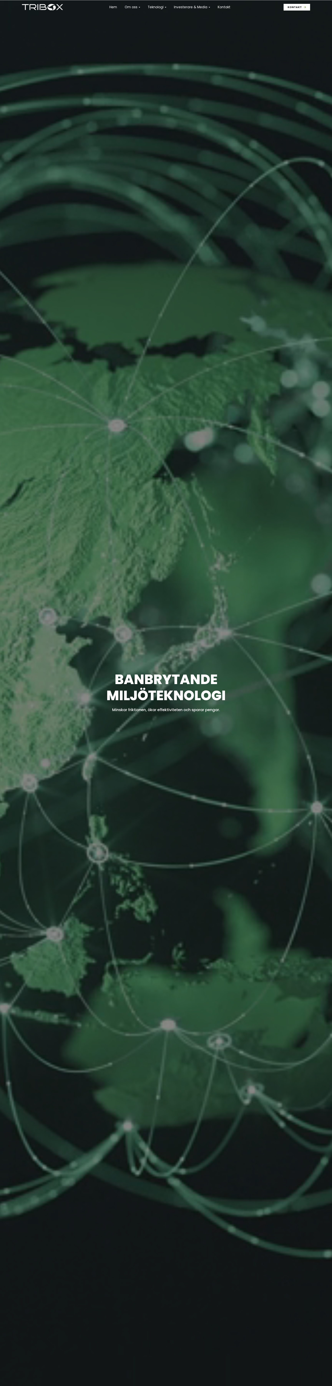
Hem (113, 7)
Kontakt (224, 7)
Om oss (131, 7)
